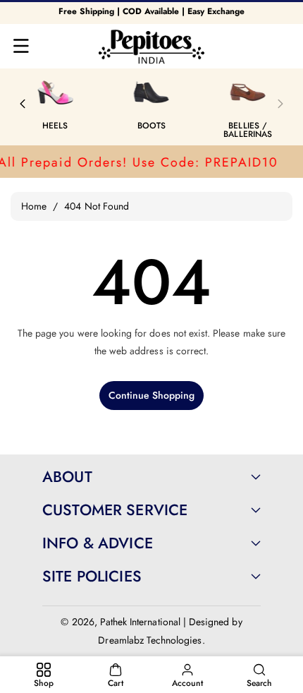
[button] (21, 45)
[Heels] (55, 92)
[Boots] (151, 92)
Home (34, 206)
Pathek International (140, 622)
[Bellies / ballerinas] (248, 92)
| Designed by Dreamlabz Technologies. (170, 630)
